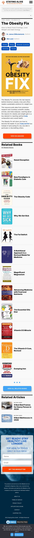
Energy (12, 44)
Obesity (5, 44)
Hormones (6, 48)
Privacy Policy (17, 503)
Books (8, 20)
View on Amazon (17, 136)
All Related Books (7, 147)
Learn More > (26, 10)
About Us (17, 496)
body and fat (24, 124)
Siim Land (10, 39)
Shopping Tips (17, 513)
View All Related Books (17, 388)
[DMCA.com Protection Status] (17, 522)
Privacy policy (19, 534)
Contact (17, 509)
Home (3, 20)
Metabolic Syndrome (23, 44)
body (26, 116)
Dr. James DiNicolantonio (15, 34)
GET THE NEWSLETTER (17, 469)
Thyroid (13, 48)
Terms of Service (17, 500)
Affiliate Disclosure (17, 506)
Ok (12, 534)
